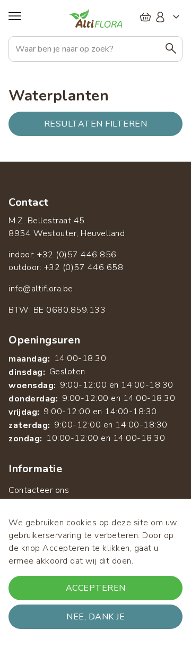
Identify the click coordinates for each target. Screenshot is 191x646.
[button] (171, 49)
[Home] (95, 18)
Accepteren (96, 588)
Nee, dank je (95, 617)
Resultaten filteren (95, 124)
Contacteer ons (38, 490)
